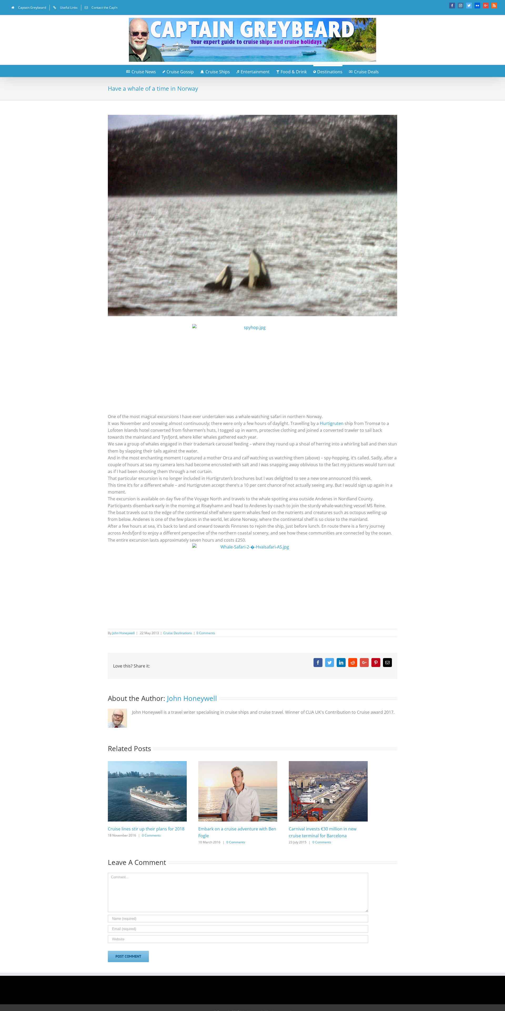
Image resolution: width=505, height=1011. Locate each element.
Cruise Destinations (177, 633)
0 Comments (205, 633)
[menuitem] (28, 8)
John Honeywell (123, 633)
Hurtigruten (332, 423)
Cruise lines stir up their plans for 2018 (146, 829)
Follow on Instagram (256, 991)
